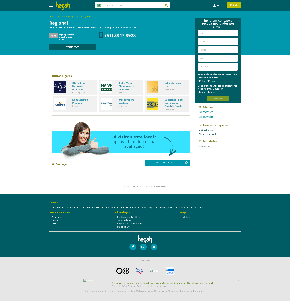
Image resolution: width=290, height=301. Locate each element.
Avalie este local (165, 162)
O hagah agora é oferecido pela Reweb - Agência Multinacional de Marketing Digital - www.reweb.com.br (162, 282)
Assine (234, 5)
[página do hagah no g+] (143, 247)
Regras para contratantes (129, 223)
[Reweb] (88, 280)
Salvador (199, 207)
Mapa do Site (123, 226)
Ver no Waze (72, 47)
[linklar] (154, 270)
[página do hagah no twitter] (154, 247)
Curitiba (56, 207)
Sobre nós (57, 217)
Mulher (186, 217)
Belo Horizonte (128, 207)
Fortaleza (110, 207)
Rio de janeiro (166, 207)
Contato (56, 220)
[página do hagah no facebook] (132, 247)
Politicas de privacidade (129, 217)
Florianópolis (93, 207)
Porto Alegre (147, 207)
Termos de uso (124, 220)
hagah (63, 5)
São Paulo (184, 207)
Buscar (166, 5)
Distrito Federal (73, 207)
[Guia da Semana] (139, 271)
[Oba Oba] (122, 271)
